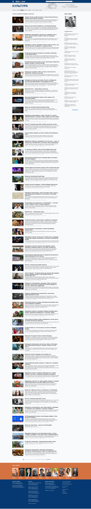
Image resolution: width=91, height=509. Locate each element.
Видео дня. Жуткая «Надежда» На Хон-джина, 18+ (38, 354)
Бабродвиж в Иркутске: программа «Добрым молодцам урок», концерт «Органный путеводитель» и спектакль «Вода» (41, 312)
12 (41, 459)
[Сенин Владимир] (70, 21)
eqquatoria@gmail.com (52, 484)
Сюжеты (18, 10)
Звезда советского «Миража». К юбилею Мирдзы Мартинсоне (41, 184)
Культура (26, 104)
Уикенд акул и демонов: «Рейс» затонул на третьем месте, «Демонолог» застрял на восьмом (40, 72)
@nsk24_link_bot (34, 496)
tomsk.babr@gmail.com (35, 501)
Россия (37, 233)
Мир (37, 154)
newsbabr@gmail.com (19, 483)
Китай (39, 422)
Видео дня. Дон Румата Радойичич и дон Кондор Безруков (40, 26)
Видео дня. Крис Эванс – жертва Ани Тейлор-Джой (38, 425)
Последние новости (68, 31)
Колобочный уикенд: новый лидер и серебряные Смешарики (41, 220)
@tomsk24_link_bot (35, 500)
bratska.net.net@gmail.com (20, 487)
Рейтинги (29, 10)
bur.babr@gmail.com (35, 484)
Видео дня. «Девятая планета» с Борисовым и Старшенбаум (41, 390)
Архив (40, 10)
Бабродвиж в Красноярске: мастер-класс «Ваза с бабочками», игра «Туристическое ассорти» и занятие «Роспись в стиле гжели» (41, 345)
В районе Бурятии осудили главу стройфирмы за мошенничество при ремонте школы (70, 105)
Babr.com (20, 1)
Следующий (48, 459)
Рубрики (21, 10)
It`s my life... (32, 154)
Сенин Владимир (70, 27)
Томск (33, 173)
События (34, 121)
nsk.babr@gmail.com (35, 497)
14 (44, 459)
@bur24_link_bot (34, 483)
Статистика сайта (65, 489)
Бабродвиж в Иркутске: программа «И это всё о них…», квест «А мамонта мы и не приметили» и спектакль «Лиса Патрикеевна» (42, 142)
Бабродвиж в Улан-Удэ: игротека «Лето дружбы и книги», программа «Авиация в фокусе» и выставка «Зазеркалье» (40, 246)
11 (39, 459)
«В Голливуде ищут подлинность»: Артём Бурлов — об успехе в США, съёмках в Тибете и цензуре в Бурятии (41, 203)
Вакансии (64, 487)
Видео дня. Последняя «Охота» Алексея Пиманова (38, 335)
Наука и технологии (31, 422)
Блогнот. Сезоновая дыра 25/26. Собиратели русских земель (41, 124)
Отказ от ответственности (66, 481)
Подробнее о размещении (49, 490)
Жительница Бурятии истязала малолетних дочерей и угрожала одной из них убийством (71, 34)
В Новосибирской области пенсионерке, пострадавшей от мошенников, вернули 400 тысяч (70, 39)
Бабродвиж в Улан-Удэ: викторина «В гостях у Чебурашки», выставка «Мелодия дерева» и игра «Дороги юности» (41, 80)
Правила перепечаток (66, 482)
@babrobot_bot (51, 483)
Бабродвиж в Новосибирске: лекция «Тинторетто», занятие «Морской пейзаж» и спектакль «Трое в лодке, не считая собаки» (42, 116)
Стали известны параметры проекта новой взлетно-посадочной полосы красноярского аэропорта (71, 80)
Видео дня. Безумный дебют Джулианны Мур (37, 107)
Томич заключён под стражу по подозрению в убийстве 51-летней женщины (70, 60)
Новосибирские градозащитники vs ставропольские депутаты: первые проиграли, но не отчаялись (41, 255)
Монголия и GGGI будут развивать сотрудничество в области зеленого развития (70, 48)
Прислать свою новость (32, 503)
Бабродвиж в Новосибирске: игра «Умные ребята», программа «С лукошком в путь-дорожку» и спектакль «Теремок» (41, 408)
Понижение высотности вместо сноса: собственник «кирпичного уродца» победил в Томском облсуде (42, 62)
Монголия (36, 422)
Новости (36, 10)
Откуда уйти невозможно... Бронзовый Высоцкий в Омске (40, 441)
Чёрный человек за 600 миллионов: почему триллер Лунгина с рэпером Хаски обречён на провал (41, 17)
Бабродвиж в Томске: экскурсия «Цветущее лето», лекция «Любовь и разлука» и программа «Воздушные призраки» (40, 373)
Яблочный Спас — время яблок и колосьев (36, 89)
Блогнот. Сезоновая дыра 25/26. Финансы (36, 264)
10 (37, 459)
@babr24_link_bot (19, 482)
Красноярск (33, 104)
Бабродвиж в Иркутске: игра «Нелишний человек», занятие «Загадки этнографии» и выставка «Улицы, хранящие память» (41, 434)
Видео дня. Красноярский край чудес (35, 176)
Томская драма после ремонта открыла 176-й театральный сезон (42, 167)
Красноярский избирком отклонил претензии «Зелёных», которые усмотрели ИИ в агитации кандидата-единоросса (71, 72)
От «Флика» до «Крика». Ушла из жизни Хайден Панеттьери (40, 149)
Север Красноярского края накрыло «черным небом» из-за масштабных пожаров (70, 93)
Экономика (29, 104)
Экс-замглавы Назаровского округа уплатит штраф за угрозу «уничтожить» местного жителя (71, 88)
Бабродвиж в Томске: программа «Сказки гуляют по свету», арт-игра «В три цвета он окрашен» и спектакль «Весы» (42, 45)
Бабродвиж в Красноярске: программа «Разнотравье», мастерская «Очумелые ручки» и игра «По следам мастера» (41, 450)
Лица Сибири (68, 13)
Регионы (14, 10)
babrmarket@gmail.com (52, 488)
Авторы (25, 10)
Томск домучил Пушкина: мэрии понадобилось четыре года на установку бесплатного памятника (41, 320)
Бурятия (29, 299)
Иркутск (37, 438)
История (37, 215)
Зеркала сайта (64, 493)
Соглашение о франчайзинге (67, 484)
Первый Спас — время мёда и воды (34, 211)
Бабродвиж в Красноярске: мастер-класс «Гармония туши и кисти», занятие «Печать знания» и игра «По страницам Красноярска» (41, 36)
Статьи (33, 10)
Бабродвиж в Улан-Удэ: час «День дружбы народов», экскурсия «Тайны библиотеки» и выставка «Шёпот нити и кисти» (42, 381)
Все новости (75, 109)
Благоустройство (38, 324)
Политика (33, 324)
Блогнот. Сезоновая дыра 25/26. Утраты (35, 398)
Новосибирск (39, 121)
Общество (29, 332)
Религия (34, 215)
